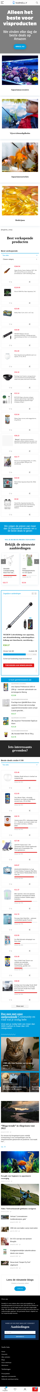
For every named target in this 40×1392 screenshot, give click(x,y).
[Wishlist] (15, 1389)
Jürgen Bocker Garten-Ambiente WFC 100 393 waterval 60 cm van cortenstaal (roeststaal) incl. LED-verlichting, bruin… (25, 272)
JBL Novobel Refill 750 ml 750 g (22, 734)
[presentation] (3, 561)
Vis (2, 1147)
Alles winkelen (5, 1357)
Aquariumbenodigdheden (19, 699)
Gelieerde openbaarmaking (9, 1379)
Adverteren (4, 1365)
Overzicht (4, 1354)
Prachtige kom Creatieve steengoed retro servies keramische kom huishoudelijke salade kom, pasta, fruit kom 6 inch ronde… (25, 377)
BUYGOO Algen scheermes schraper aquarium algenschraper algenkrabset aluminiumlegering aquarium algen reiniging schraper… (24, 400)
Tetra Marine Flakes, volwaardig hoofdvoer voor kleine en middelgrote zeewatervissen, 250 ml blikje (24, 799)
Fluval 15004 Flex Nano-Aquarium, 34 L (25, 291)
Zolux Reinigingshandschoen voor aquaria (9, 570)
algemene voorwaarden (8, 1376)
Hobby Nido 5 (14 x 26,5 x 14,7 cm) (23, 312)
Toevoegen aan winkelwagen (18, 670)
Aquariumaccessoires (18, 683)
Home (3, 1351)
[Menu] (2, 2)
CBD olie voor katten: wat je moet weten (24, 1228)
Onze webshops (6, 1362)
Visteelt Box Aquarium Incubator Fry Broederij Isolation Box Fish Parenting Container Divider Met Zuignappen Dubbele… (24, 505)
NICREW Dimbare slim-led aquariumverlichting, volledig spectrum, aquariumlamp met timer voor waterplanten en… (25, 336)
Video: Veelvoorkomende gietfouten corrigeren (18, 1209)
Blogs (3, 1360)
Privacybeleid (5, 1373)
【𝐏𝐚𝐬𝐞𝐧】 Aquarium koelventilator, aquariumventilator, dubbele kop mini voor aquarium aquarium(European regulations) (25, 441)
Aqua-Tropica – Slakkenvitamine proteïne (27, 570)
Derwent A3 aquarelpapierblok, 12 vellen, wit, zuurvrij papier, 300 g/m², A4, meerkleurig (25, 462)
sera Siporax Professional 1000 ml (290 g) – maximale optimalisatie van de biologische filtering (24, 689)
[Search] (37, 2)
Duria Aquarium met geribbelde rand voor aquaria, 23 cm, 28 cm (25, 355)
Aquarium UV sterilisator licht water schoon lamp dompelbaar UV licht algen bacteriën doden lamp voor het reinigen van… (20, 637)
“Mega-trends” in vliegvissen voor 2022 (18, 1126)
